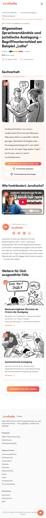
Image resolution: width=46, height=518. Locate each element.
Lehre (4, 477)
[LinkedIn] (24, 233)
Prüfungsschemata (9, 443)
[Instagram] (29, 233)
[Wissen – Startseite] (9, 4)
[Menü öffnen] (41, 3)
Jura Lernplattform (9, 454)
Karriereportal (7, 457)
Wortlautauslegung (8, 16)
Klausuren (5, 467)
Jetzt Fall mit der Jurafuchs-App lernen (23, 164)
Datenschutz (7, 498)
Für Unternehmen (8, 484)
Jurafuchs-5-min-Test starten (23, 389)
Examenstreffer (8, 471)
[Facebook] (13, 233)
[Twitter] (19, 233)
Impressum (6, 495)
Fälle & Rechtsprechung (11, 437)
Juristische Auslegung (28, 12)
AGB (3, 501)
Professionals (7, 481)
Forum (4, 474)
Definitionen (7, 440)
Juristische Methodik (9, 12)
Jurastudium (6, 461)
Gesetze (5, 464)
